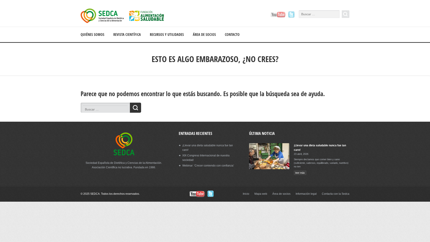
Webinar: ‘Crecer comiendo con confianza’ (208, 165)
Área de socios (204, 34)
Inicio (246, 193)
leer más (300, 172)
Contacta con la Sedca (335, 193)
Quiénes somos (92, 34)
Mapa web (260, 193)
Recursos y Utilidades (167, 34)
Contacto (232, 34)
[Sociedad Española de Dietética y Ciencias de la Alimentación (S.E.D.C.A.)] (125, 16)
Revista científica (127, 34)
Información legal (306, 193)
